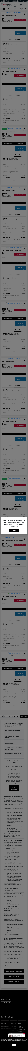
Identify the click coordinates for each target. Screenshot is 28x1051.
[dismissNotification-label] (24, 1034)
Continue (14, 530)
